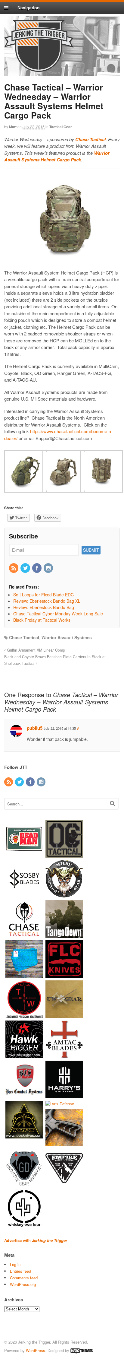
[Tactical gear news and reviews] (38, 68)
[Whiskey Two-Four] (24, 1224)
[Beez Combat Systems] (24, 1095)
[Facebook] (37, 568)
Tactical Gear (60, 126)
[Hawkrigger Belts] (24, 1055)
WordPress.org (23, 1284)
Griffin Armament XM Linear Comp (35, 650)
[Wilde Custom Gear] (64, 895)
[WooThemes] (81, 1350)
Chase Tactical (24, 637)
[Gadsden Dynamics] (24, 1184)
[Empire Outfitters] (64, 1184)
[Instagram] (49, 568)
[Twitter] (25, 568)
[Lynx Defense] (59, 1103)
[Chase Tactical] (24, 935)
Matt (13, 126)
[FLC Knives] (64, 975)
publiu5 (34, 728)
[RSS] (14, 568)
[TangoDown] (64, 935)
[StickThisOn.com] (24, 855)
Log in (15, 1264)
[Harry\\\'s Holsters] (64, 1095)
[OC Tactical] (64, 855)
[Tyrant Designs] (64, 1144)
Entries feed (20, 1271)
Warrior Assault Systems (67, 637)
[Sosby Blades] (24, 895)
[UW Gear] (64, 1015)
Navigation (28, 8)
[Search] (112, 803)
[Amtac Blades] (64, 1055)
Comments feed (24, 1278)
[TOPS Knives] (24, 1135)
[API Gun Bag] (24, 975)
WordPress (35, 1350)
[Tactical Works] (24, 1015)
